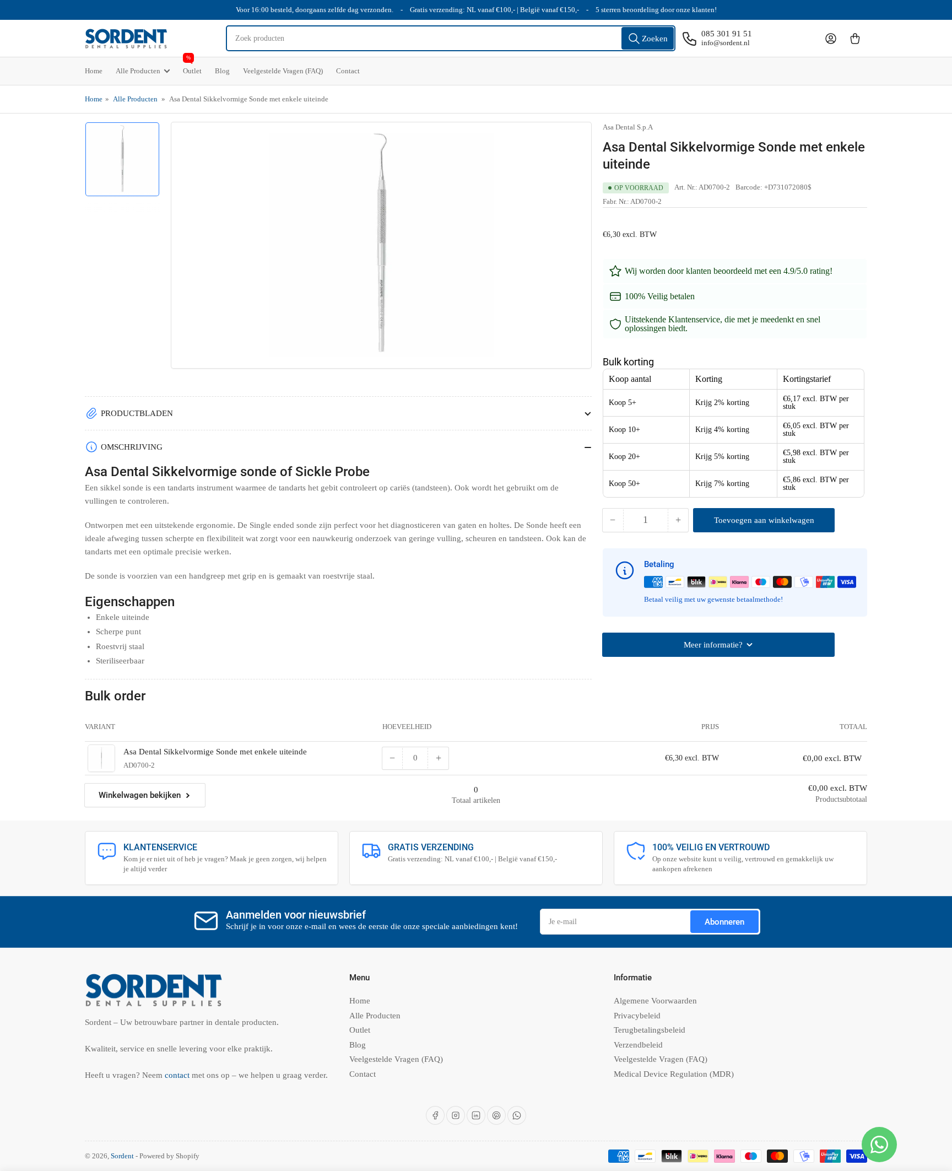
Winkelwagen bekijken (140, 795)
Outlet (192, 66)
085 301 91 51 (726, 33)
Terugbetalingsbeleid (649, 1030)
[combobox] (451, 38)
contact (178, 1075)
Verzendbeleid (638, 1044)
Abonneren (724, 922)
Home (93, 71)
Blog (222, 71)
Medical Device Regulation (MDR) (674, 1074)
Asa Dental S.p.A (628, 127)
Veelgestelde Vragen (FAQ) (283, 71)
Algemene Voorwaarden (655, 1000)
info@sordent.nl (725, 43)
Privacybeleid (637, 1015)
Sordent (122, 1156)
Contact (348, 71)
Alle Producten (138, 71)
